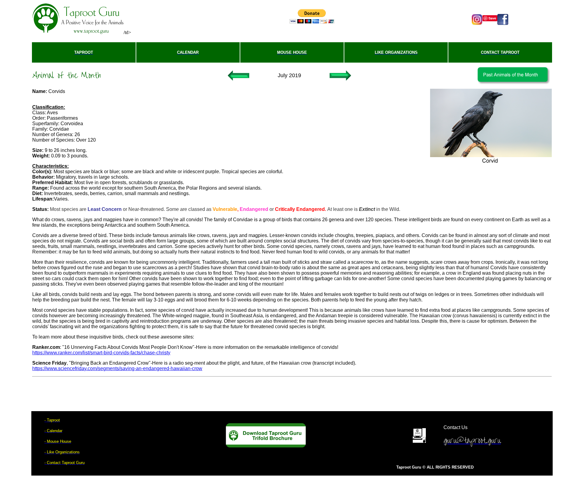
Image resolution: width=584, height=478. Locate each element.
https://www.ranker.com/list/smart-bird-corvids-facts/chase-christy (101, 352)
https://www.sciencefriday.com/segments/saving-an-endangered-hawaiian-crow (117, 368)
